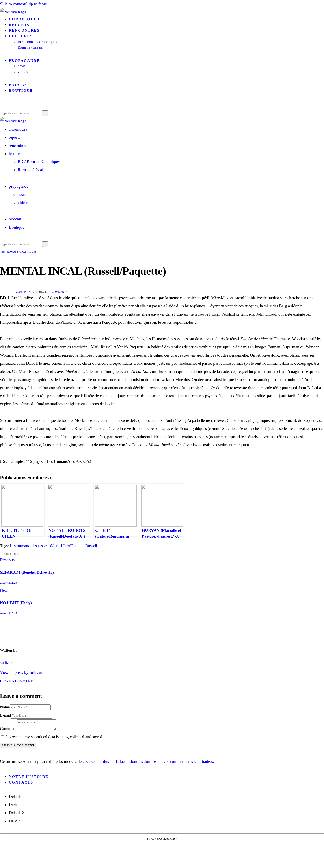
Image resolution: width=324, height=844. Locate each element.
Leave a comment (16, 681)
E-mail (5, 715)
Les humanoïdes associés (30, 545)
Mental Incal (61, 545)
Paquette (78, 545)
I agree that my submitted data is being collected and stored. (54, 736)
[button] (1, 104)
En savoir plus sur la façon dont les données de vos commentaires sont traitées (149, 761)
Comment (8, 728)
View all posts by (21, 672)
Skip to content (12, 4)
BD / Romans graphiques (19, 251)
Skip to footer (36, 4)
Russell (91, 545)
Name (5, 707)
